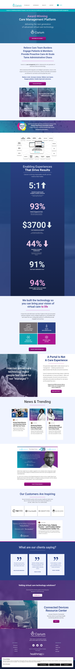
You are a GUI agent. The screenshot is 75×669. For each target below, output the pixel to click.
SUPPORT (16, 651)
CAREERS (57, 645)
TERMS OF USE (58, 647)
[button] (37, 38)
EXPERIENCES (15, 647)
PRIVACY (57, 649)
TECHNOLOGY (15, 645)
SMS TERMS (57, 651)
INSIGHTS (16, 649)
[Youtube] (41, 645)
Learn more (37, 650)
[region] (28, 95)
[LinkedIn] (33, 645)
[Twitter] (37, 645)
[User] (58, 5)
